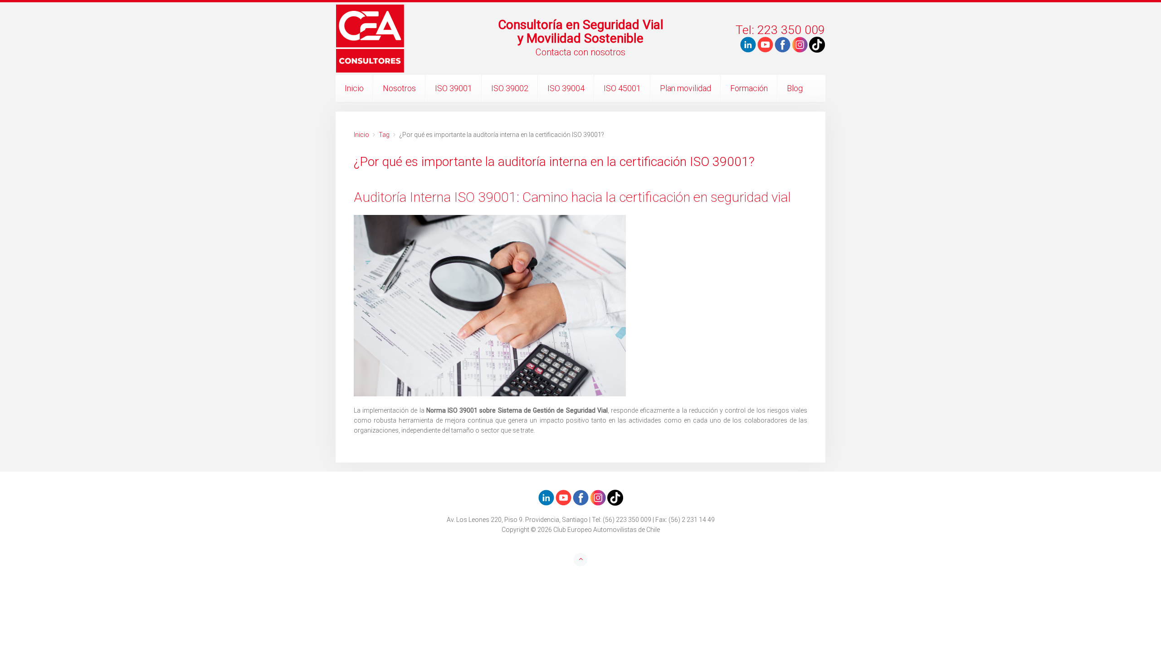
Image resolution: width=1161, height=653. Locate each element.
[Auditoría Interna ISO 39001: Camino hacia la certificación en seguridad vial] (580, 305)
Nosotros (399, 88)
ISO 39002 (509, 88)
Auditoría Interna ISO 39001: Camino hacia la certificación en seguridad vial (572, 197)
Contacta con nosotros (580, 52)
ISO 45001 (622, 88)
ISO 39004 (566, 88)
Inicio (354, 88)
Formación (749, 88)
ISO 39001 (453, 88)
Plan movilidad (685, 88)
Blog (795, 88)
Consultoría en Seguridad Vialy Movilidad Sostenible (580, 31)
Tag (384, 134)
